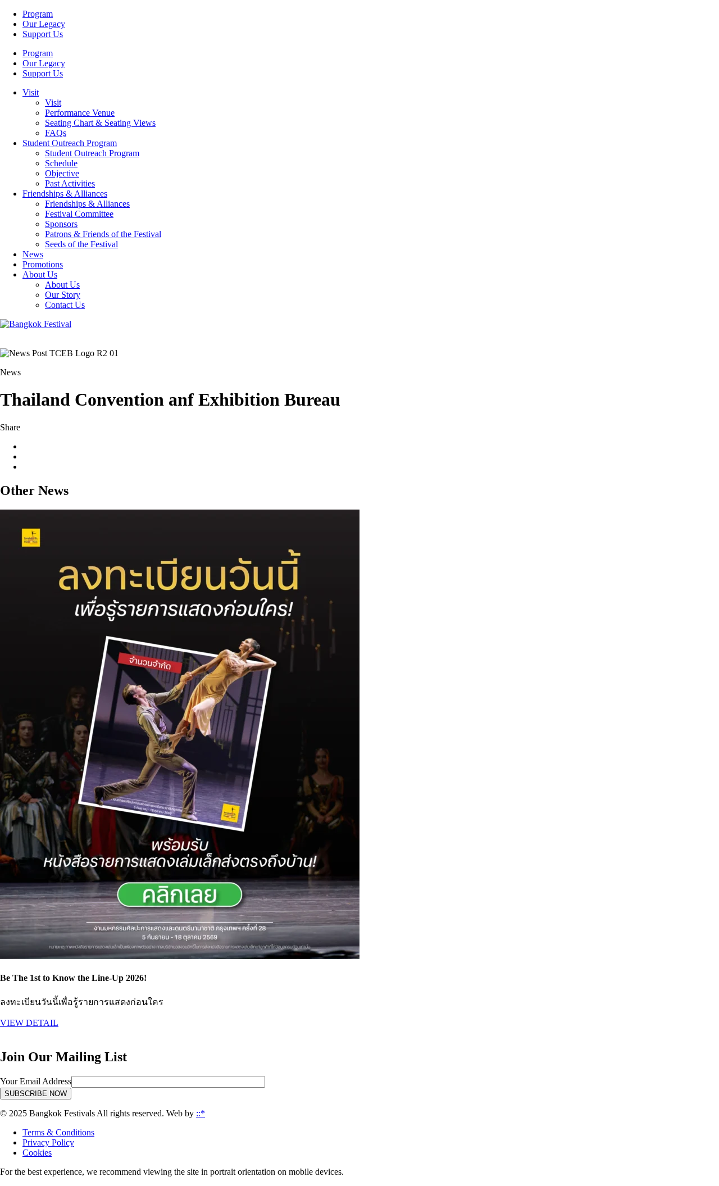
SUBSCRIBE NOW (35, 1093)
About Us (62, 284)
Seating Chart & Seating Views (100, 123)
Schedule (61, 163)
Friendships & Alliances (87, 203)
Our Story (62, 294)
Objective (62, 173)
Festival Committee (79, 214)
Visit (53, 102)
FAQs (55, 133)
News (32, 254)
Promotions (42, 264)
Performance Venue (80, 112)
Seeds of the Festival (81, 244)
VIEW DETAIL (29, 1023)
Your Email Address (35, 1081)
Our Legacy (43, 24)
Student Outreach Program (92, 153)
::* (200, 1113)
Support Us (42, 34)
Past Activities (70, 183)
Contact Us (65, 305)
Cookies (37, 1152)
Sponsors (61, 224)
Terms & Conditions (58, 1132)
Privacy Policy (48, 1142)
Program (37, 14)
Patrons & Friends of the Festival (103, 234)
